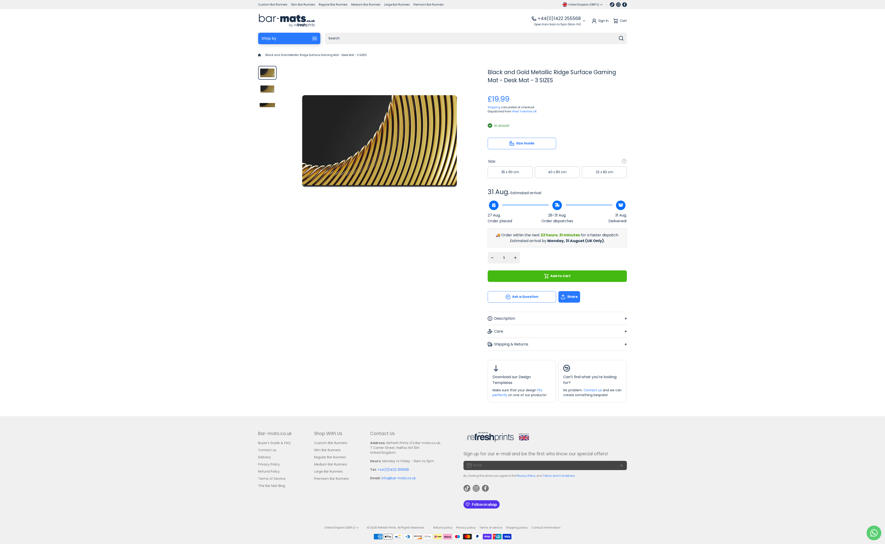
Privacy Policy (526, 476)
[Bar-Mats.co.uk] (287, 21)
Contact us (593, 390)
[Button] (624, 161)
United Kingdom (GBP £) (339, 527)
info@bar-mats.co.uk (398, 478)
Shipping (494, 107)
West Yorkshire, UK (524, 111)
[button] (592, 297)
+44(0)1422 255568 (559, 18)
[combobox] (476, 38)
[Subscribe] (621, 465)
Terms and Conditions (559, 476)
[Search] (621, 38)
